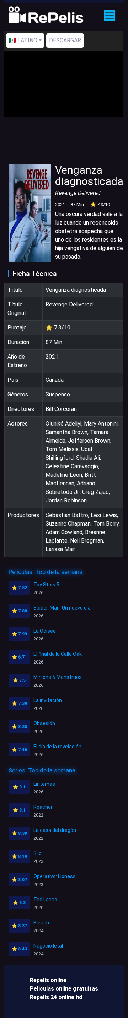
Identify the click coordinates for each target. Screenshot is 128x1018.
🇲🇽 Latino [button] (23, 40)
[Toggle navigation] (109, 15)
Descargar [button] (65, 40)
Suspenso (58, 394)
